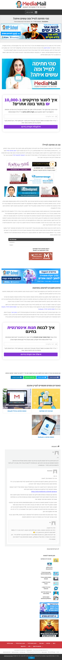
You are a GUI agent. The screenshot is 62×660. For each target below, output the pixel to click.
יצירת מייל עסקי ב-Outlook (46, 587)
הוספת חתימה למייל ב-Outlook (46, 309)
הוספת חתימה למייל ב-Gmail (9, 307)
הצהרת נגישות (15, 652)
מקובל (31, 657)
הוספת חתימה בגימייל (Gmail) (16, 411)
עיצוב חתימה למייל (11, 150)
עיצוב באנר (14, 312)
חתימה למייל (37, 21)
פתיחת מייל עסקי (37, 646)
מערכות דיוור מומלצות (46, 411)
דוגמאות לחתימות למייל (19, 155)
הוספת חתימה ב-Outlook (46, 437)
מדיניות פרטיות (6, 652)
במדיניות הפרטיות (8, 656)
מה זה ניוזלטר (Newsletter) (49, 568)
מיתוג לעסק (47, 48)
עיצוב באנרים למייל (20, 643)
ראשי (54, 643)
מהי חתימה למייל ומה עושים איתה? (46, 592)
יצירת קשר (23, 646)
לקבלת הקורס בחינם (30, 127)
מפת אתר (41, 643)
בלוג (29, 646)
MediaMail (45, 21)
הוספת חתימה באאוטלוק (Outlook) (46, 597)
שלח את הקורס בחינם (30, 354)
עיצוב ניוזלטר (10, 643)
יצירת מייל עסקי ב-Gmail (46, 583)
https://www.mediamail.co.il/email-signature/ (44, 491)
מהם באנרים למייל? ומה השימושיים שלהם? (46, 573)
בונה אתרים (22, 652)
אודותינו (48, 643)
